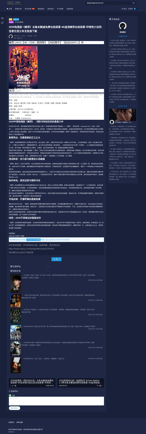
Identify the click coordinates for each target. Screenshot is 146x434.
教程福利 (41, 9)
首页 (10, 9)
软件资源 (28, 9)
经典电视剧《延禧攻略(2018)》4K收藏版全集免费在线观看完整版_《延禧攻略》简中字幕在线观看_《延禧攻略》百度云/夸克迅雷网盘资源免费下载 (122, 141)
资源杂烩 (70, 9)
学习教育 (60, 9)
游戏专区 (50, 9)
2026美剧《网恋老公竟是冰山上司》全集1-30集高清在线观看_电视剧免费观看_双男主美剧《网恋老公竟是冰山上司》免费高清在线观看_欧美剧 (122, 53)
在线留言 (11, 422)
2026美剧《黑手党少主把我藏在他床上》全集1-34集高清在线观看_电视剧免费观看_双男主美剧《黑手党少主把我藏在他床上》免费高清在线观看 (122, 98)
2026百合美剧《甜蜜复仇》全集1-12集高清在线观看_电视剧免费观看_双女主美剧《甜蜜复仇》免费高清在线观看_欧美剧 (122, 43)
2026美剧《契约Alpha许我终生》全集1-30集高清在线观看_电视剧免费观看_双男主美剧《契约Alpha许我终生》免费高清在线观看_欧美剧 (122, 64)
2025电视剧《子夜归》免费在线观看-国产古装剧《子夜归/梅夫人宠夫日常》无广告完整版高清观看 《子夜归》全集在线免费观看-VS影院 (122, 165)
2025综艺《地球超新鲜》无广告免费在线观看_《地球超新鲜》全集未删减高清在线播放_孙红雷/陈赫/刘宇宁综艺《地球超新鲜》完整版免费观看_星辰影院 (122, 130)
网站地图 (20, 422)
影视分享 (18, 9)
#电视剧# (12, 233)
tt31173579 (38, 115)
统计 (125, 9)
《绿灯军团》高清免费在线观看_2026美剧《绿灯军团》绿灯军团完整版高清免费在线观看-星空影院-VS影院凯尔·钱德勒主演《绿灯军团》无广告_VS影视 (122, 86)
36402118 (20, 115)
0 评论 (23, 35)
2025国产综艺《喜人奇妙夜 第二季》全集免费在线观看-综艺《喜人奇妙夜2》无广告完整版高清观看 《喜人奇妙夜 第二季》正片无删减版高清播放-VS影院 (122, 175)
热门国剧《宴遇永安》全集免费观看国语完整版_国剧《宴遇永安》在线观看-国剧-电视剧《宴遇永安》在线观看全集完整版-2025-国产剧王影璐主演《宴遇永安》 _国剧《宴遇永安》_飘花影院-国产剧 (122, 154)
